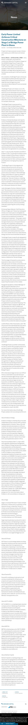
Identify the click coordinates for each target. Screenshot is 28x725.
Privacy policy (10, 723)
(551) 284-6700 (5, 693)
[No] (16, 724)
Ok (2, 723)
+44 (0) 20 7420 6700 (18, 693)
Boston (4, 696)
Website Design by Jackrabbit (6, 714)
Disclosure (15, 712)
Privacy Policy (4, 712)
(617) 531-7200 (5, 697)
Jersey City (5, 692)
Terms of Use (9, 712)
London (17, 692)
